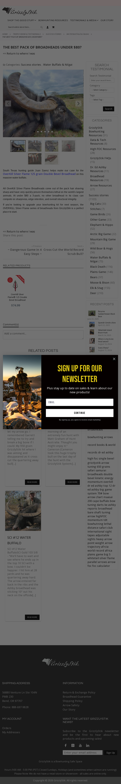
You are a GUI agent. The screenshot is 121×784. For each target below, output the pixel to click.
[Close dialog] (114, 359)
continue (79, 413)
